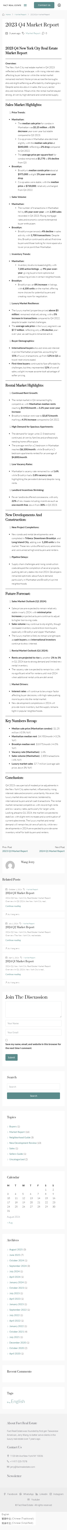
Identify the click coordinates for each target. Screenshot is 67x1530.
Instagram (58, 1494)
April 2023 (14, 1298)
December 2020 (17, 1342)
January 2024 (16, 1282)
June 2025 (14, 1254)
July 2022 (14, 1315)
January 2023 (16, 1304)
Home (8, 14)
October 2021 (16, 1331)
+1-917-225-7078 (18, 1461)
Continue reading (13, 906)
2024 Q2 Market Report (19, 927)
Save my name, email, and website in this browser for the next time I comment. (33, 1046)
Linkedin (43, 1494)
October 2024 (16, 1260)
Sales (12, 1148)
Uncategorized (16, 1159)
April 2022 (14, 1320)
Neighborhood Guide (19, 1137)
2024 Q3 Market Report (19, 893)
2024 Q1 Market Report (19, 961)
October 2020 (16, 1348)
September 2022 (18, 1309)
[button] (25, 5)
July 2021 (14, 1337)
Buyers (13, 1126)
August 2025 (16, 1249)
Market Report (20, 14)
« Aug (10, 1222)
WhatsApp (28, 1494)
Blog (8, 1402)
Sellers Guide (16, 1153)
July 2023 (14, 1293)
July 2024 (14, 1271)
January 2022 (16, 1326)
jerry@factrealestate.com (22, 1467)
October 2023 (16, 1287)
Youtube (35, 1499)
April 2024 (14, 1276)
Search (33, 1095)
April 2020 (14, 1353)
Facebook (12, 1494)
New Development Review (22, 1142)
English (18, 1401)
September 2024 (18, 1265)
